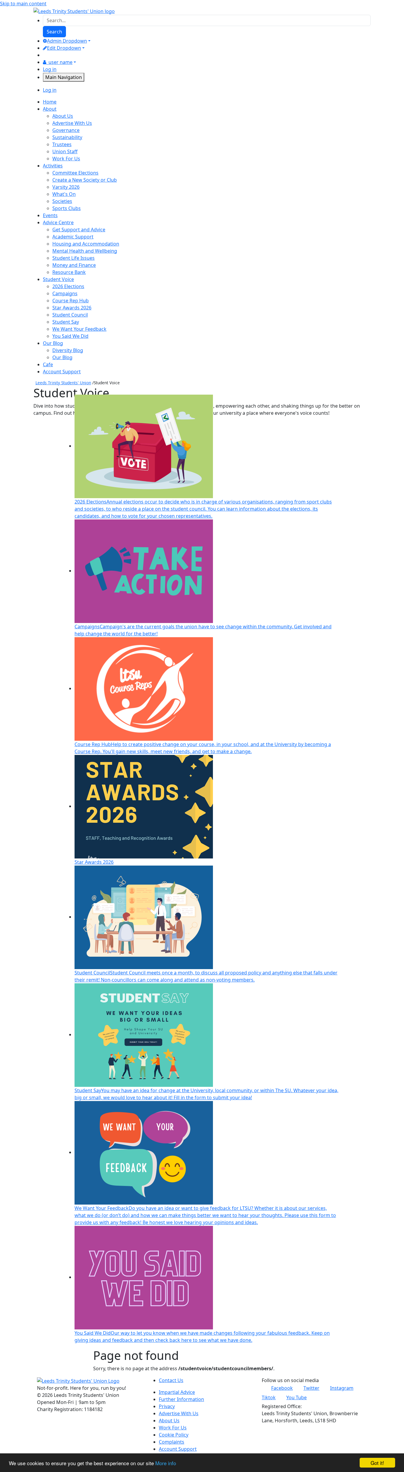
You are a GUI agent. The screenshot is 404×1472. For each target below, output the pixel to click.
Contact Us (171, 1380)
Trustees (62, 144)
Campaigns (64, 293)
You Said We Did (70, 336)
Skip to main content (23, 3)
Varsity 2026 (66, 187)
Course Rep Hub (70, 300)
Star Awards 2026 (71, 307)
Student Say (65, 322)
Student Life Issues (73, 258)
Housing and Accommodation (85, 244)
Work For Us (66, 158)
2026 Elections (68, 286)
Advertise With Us (72, 123)
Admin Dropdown (67, 41)
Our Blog (62, 357)
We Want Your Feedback (79, 329)
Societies (62, 201)
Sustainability (67, 137)
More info (165, 1463)
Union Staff (64, 151)
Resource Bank (69, 272)
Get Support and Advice (78, 229)
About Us (62, 116)
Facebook (282, 1388)
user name (60, 62)
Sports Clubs (66, 208)
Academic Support (72, 236)
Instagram (341, 1388)
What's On (64, 194)
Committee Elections (75, 173)
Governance (66, 130)
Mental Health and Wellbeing (84, 251)
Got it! (377, 1462)
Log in (49, 69)
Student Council (70, 314)
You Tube (296, 1397)
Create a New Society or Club (84, 180)
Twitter (311, 1388)
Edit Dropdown (64, 48)
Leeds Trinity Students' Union (63, 382)
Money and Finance (74, 265)
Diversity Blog (67, 350)
